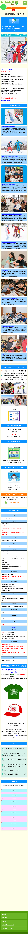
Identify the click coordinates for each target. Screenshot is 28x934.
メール (18, 731)
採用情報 (4, 921)
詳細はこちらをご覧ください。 (8, 660)
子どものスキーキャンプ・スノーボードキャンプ (7, 35)
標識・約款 (4, 917)
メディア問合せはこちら (8, 925)
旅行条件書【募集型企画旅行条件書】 (15, 502)
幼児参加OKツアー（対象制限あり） (21, 35)
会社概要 (4, 914)
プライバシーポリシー (7, 928)
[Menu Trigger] (25, 3)
